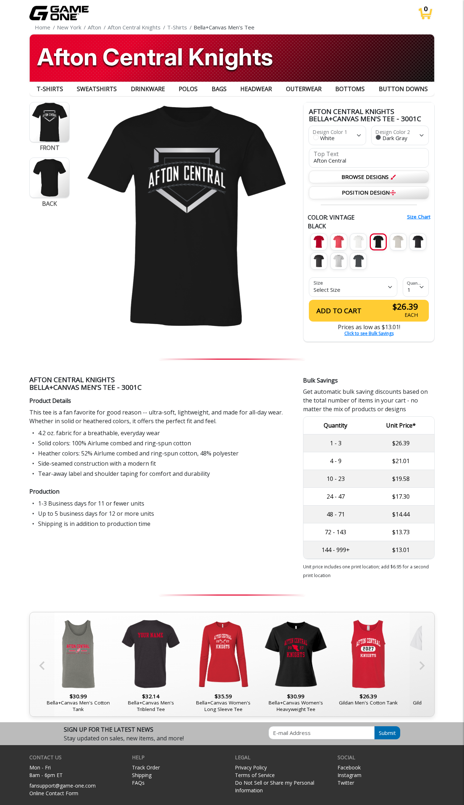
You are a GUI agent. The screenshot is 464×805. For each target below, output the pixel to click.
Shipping (142, 775)
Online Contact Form (53, 793)
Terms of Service (255, 775)
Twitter (345, 782)
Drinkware (148, 89)
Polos (188, 89)
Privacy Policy (251, 767)
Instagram (349, 775)
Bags (219, 89)
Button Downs (403, 89)
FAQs (138, 782)
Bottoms (350, 89)
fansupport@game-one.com (62, 785)
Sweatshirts (97, 89)
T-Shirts (50, 89)
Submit (387, 732)
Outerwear (304, 89)
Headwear (256, 89)
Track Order (146, 767)
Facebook (349, 767)
